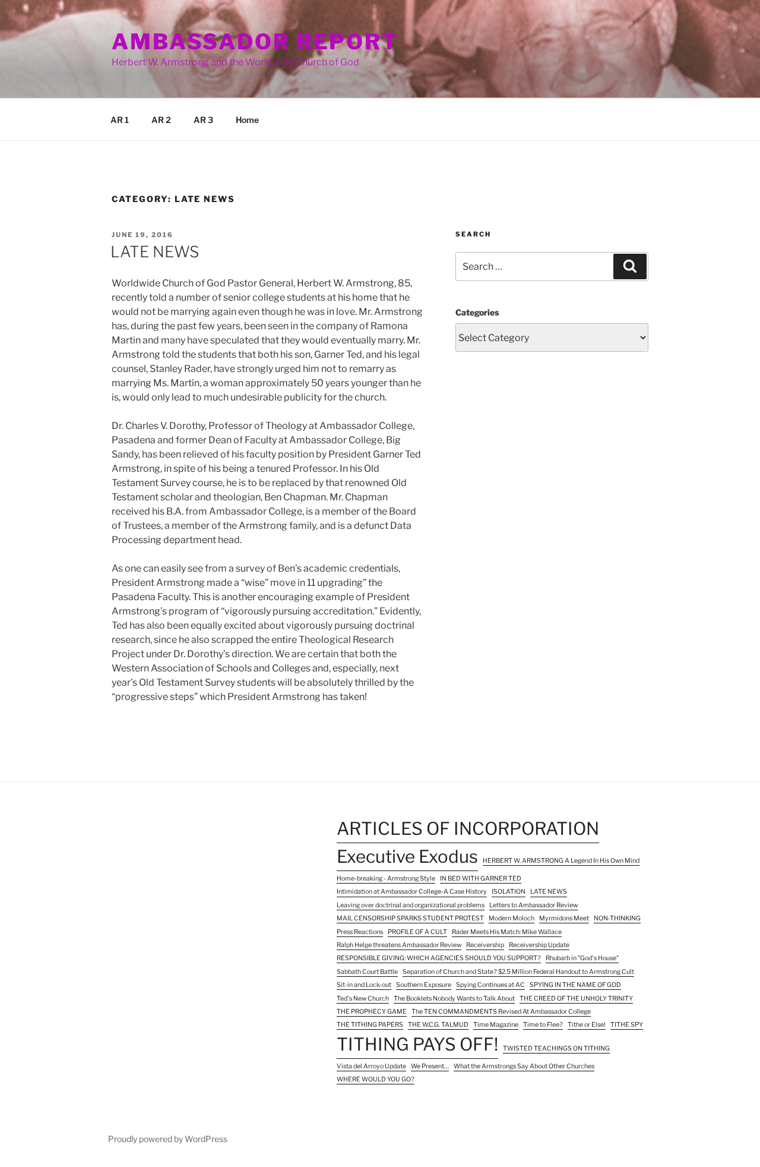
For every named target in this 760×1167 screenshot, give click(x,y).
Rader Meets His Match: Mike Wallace (507, 932)
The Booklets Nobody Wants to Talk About (454, 998)
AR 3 (203, 120)
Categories (477, 312)
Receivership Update (539, 945)
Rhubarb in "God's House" (582, 958)
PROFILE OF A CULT (417, 932)
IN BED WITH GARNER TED (480, 878)
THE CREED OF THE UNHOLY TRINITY (576, 998)
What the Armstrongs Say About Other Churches (524, 1066)
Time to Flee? (543, 1025)
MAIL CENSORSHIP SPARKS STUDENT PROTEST (410, 918)
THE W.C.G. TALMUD (438, 1025)
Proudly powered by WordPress (167, 1139)
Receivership (485, 945)
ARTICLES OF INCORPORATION (468, 828)
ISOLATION (508, 891)
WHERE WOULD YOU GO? (375, 1079)
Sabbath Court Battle (367, 972)
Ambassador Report (255, 42)
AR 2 (161, 120)
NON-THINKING (617, 918)
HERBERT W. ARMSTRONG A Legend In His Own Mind (561, 861)
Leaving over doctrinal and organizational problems (410, 905)
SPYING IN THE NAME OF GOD (575, 985)
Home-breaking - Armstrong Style (386, 878)
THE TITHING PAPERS (370, 1025)
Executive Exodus (407, 856)
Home (247, 120)
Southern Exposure (423, 985)
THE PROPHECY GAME (372, 1011)
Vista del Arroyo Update (371, 1066)
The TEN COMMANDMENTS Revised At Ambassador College (501, 1011)
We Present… (430, 1066)
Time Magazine (495, 1025)
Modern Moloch (511, 918)
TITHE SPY (626, 1025)
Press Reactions (360, 932)
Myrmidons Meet (564, 918)
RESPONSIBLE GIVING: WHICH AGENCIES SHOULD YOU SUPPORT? (439, 958)
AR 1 (119, 120)
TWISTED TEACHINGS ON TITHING (556, 1048)
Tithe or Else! (587, 1025)
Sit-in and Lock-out (364, 985)
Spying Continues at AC (490, 985)
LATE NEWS (154, 251)
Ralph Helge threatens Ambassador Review (399, 945)
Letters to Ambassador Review (533, 905)
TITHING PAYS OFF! (417, 1044)
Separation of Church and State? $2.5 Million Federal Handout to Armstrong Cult (518, 972)
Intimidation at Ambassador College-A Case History (412, 891)
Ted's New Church (363, 998)
